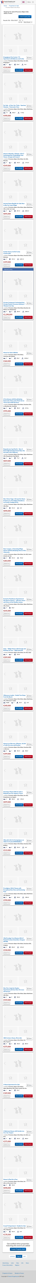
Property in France (7, 1273)
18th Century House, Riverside (12, 1038)
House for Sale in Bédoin (10, 352)
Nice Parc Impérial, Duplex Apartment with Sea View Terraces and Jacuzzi (13, 989)
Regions (17, 1265)
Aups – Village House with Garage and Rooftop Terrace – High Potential (14, 649)
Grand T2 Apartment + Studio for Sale (14, 1226)
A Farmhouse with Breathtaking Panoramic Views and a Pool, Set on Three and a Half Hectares (13, 400)
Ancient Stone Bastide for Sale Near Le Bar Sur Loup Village (14, 204)
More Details (19, 70)
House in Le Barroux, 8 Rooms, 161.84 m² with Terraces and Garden (14, 744)
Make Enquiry (28, 70)
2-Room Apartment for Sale (11, 1084)
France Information (8, 1265)
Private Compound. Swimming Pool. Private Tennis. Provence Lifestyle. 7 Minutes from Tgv (14, 304)
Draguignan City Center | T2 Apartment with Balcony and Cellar (13, 58)
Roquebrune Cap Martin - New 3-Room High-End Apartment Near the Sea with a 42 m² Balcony (14, 450)
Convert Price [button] (7, 70)
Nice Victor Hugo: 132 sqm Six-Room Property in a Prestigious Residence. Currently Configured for (14, 500)
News (27, 1263)
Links (12, 1263)
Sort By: (20, 22)
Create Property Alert (25, 16)
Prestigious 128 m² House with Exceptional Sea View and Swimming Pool (14, 889)
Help (17, 1263)
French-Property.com (13, 1276)
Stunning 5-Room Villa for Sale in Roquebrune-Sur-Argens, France (13, 792)
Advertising (6, 1263)
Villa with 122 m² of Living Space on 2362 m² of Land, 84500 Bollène (13, 840)
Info (22, 1263)
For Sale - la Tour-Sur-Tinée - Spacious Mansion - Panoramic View (14, 106)
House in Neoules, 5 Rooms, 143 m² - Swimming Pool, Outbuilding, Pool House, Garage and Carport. (14, 155)
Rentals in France (19, 1273)
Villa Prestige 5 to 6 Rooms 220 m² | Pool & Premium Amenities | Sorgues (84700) (14, 939)
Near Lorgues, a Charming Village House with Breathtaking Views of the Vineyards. (14, 550)
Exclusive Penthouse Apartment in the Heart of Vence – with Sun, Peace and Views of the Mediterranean (14, 600)
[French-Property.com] (7, 2)
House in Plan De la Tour (10, 1179)
